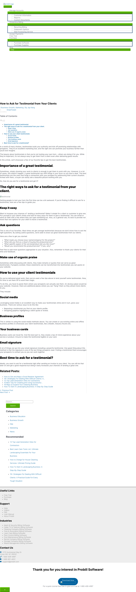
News (12, 432)
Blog (5, 499)
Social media (12, 135)
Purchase (7, 497)
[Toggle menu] (70, 12)
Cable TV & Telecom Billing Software (18, 527)
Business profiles (13, 137)
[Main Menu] (7, 6)
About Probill (9, 516)
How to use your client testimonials (17, 134)
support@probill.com (10, 562)
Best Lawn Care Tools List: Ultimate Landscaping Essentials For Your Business (24, 452)
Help (6, 508)
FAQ (11, 424)
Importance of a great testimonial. (16, 124)
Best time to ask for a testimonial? (16, 143)
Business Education (17, 416)
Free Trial (7, 495)
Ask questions (12, 130)
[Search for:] (19, 402)
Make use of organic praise (17, 132)
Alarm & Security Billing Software (17, 525)
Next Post (5, 392)
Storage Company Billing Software (17, 541)
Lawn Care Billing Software (14, 533)
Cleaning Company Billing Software (18, 529)
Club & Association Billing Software (18, 531)
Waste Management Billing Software (18, 543)
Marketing (19, 108)
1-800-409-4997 (9, 557)
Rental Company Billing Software (17, 539)
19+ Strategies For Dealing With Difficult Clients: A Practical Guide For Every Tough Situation (25, 477)
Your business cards (14, 139)
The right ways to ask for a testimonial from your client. (24, 126)
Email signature (13, 141)
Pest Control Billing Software (15, 535)
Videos (6, 510)
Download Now (68, 580)
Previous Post (6, 390)
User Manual (9, 514)
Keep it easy (12, 128)
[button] (70, 49)
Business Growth (8, 108)
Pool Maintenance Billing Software (17, 537)
